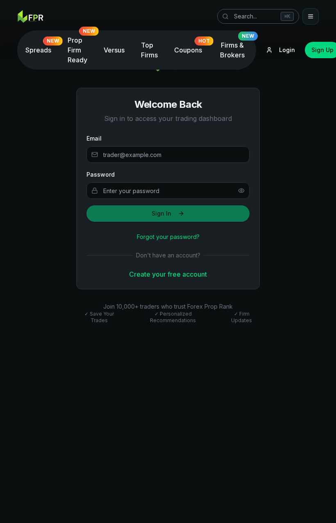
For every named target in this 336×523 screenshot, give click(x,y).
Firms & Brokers (237, 48)
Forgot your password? (168, 236)
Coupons (191, 48)
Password (100, 174)
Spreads (41, 48)
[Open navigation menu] (310, 16)
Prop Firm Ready (81, 48)
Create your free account (168, 274)
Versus (114, 50)
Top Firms (149, 50)
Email (94, 138)
